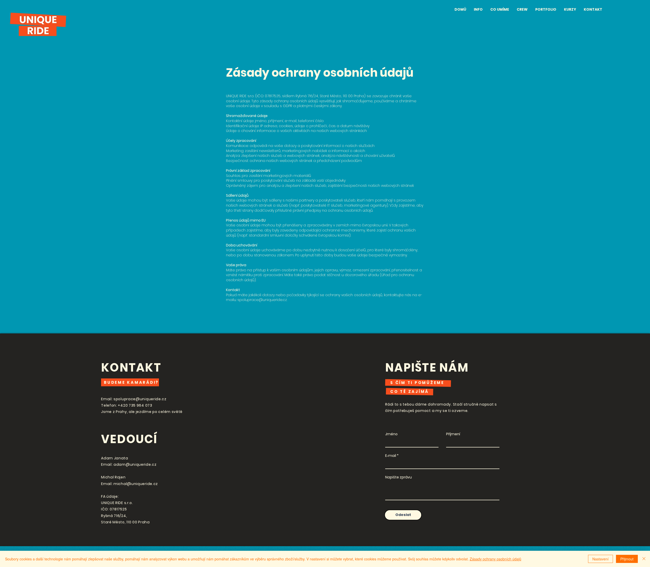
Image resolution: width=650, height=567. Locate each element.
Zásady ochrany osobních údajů (495, 558)
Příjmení (453, 434)
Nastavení (600, 558)
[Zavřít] (644, 559)
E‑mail (390, 455)
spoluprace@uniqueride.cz (262, 299)
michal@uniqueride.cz (135, 483)
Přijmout (626, 558)
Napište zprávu (398, 477)
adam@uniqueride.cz (135, 464)
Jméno (391, 434)
